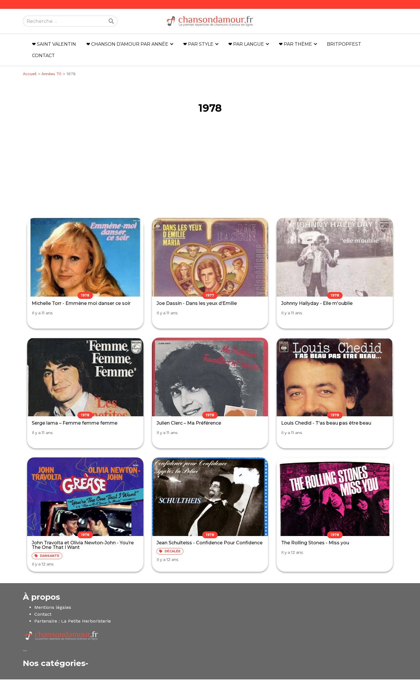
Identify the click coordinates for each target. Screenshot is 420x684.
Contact (43, 55)
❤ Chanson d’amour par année (127, 44)
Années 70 (51, 73)
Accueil (30, 73)
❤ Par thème (295, 44)
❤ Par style (198, 44)
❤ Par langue (246, 44)
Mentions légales (52, 607)
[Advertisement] (210, 171)
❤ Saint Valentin (54, 44)
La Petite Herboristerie (86, 621)
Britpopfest (344, 44)
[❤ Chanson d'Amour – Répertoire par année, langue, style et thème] (210, 21)
